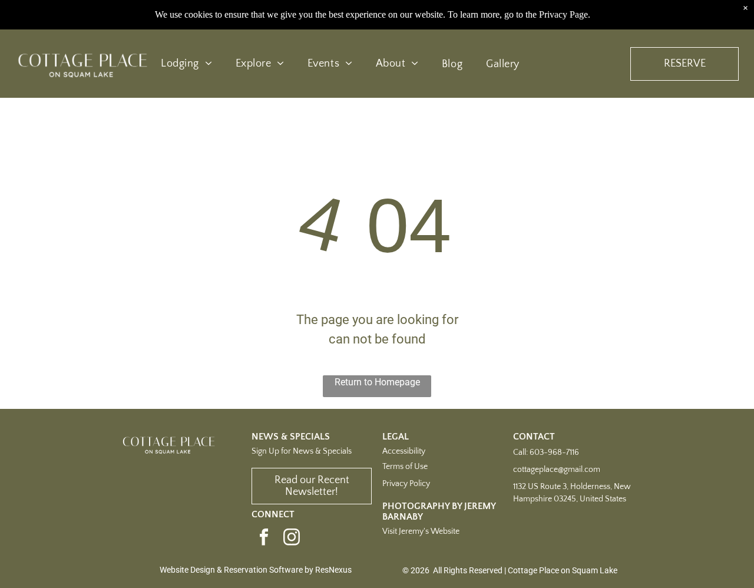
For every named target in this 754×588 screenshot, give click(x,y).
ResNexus (333, 569)
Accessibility (403, 451)
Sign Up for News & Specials (302, 451)
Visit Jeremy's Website (420, 531)
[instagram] (291, 538)
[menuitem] (186, 64)
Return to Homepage (377, 382)
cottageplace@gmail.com (556, 469)
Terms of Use (405, 466)
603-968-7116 (554, 452)
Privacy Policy (406, 483)
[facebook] (264, 538)
